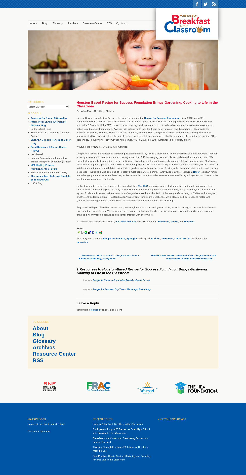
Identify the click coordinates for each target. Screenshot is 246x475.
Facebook (197, 4)
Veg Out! (143, 186)
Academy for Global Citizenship (49, 118)
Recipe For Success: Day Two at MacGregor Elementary (122, 289)
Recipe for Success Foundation (162, 118)
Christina (110, 111)
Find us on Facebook (39, 431)
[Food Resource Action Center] (98, 386)
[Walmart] (147, 388)
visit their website (125, 221)
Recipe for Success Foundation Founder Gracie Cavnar (121, 280)
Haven (196, 171)
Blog (45, 23)
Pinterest (189, 221)
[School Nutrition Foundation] (49, 386)
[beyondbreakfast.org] (187, 24)
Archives (73, 23)
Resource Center (92, 23)
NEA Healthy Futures (42, 165)
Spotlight (132, 238)
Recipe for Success (114, 238)
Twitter (206, 4)
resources (167, 238)
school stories (182, 238)
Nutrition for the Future (44, 168)
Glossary (58, 23)
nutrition (155, 238)
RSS (214, 4)
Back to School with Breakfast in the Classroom (118, 424)
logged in (96, 309)
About (33, 23)
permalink (82, 242)
